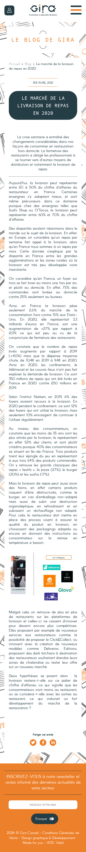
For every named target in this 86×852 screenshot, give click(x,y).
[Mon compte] (9, 10)
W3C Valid (55, 842)
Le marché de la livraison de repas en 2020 (41, 66)
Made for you (33, 842)
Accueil (14, 64)
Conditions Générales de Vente (44, 835)
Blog (28, 64)
